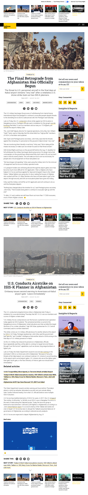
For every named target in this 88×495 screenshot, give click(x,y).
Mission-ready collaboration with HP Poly (70, 147)
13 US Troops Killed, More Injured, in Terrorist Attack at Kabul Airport (28, 372)
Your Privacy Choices (59, 1)
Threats (30, 75)
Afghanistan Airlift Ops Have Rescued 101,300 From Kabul (24, 382)
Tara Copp (24, 98)
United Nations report (14, 407)
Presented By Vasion (65, 129)
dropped (53, 398)
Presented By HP (64, 150)
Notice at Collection (46, 1)
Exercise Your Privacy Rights (78, 1)
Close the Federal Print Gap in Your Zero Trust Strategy (71, 126)
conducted (22, 121)
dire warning (44, 352)
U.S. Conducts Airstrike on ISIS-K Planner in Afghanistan (33, 207)
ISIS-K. (8, 334)
